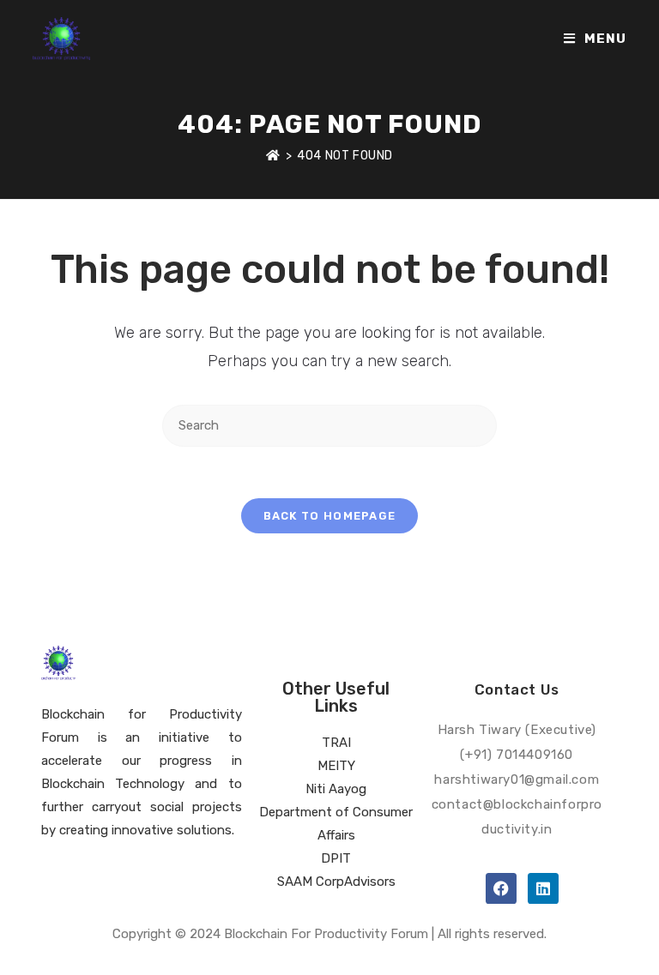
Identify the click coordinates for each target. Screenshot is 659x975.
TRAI (336, 742)
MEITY (336, 765)
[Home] (273, 155)
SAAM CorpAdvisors (336, 881)
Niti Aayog (335, 789)
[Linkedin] (543, 888)
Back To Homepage (329, 515)
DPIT (336, 858)
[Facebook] (501, 888)
